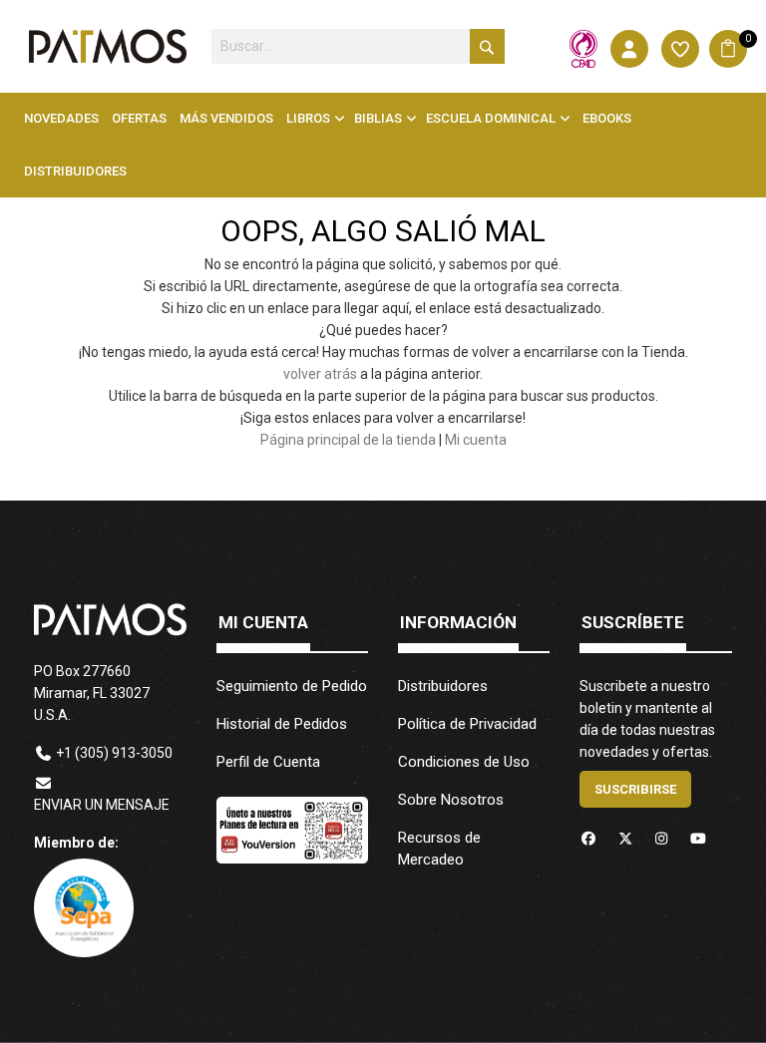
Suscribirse (635, 789)
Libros (308, 118)
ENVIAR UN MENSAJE (102, 805)
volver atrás (320, 374)
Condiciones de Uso (464, 762)
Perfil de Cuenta (268, 762)
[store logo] (107, 46)
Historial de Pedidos (281, 724)
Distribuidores (443, 686)
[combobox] (358, 46)
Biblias (378, 118)
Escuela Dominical (491, 118)
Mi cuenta (476, 440)
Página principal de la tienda (348, 440)
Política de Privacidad (467, 724)
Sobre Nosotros (451, 800)
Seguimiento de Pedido (291, 686)
